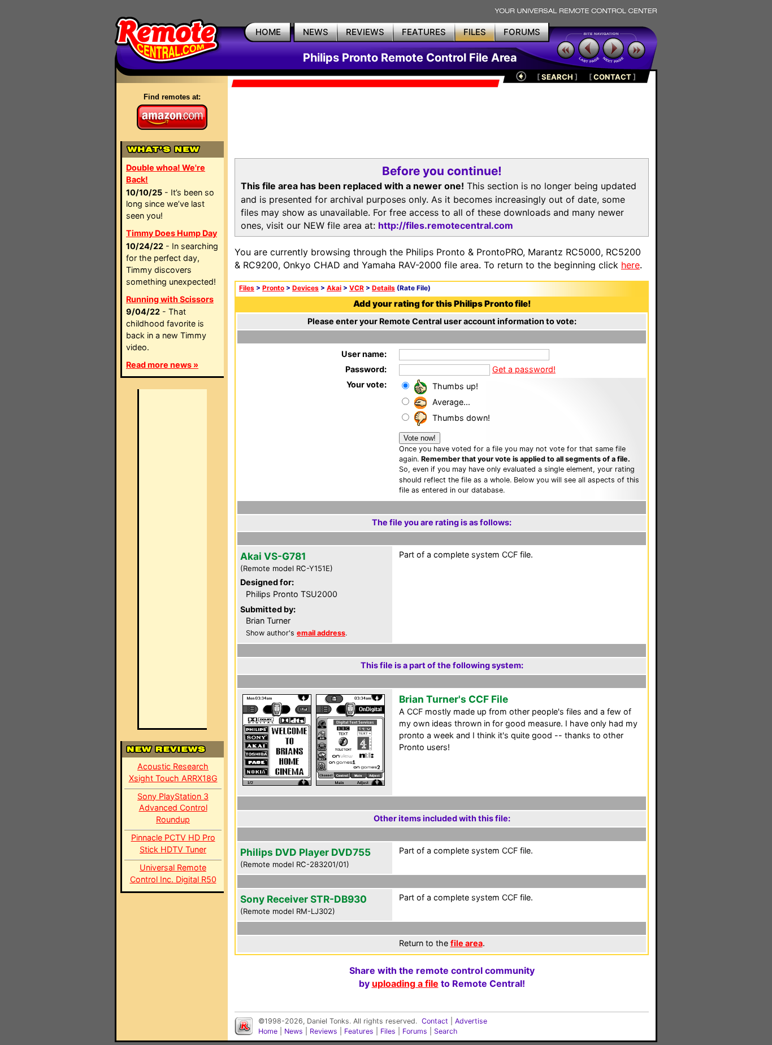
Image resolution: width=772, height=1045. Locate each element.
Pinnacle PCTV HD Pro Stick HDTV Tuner (173, 843)
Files (246, 288)
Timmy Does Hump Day (171, 233)
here (630, 265)
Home (267, 1031)
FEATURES (424, 32)
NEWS (315, 32)
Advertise (471, 1021)
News (293, 1031)
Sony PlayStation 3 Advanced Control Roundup (173, 808)
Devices (305, 288)
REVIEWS (365, 32)
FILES (474, 32)
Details (383, 288)
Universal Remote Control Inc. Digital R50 (173, 873)
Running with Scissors (170, 299)
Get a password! (524, 369)
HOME (268, 32)
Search (445, 1031)
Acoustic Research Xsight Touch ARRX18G (173, 772)
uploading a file (405, 983)
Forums (414, 1031)
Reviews (323, 1031)
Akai (334, 288)
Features (359, 1031)
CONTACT (612, 76)
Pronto (273, 288)
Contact (435, 1021)
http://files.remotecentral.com (445, 225)
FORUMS (522, 32)
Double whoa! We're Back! (165, 173)
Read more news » (162, 364)
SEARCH (557, 76)
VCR (356, 288)
